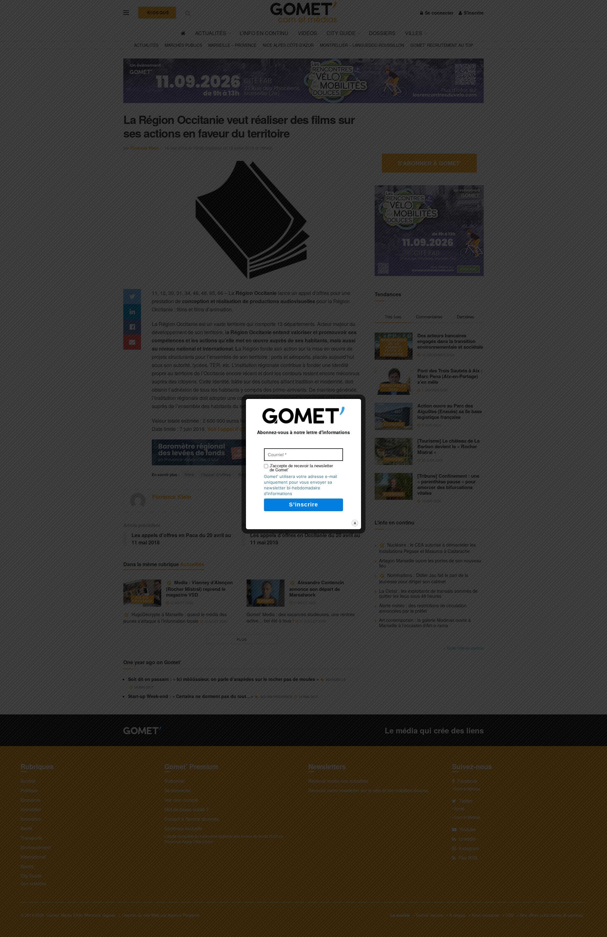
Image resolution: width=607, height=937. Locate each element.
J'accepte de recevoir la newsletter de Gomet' (301, 468)
